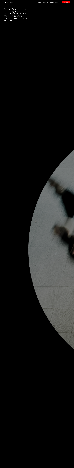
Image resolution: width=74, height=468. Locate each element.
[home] (9, 2)
